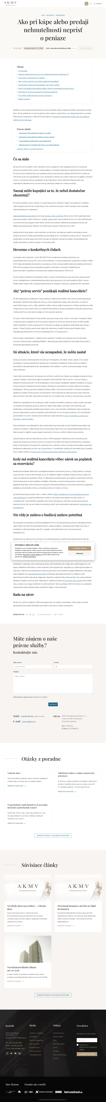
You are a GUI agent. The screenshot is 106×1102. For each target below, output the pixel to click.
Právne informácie (59, 1055)
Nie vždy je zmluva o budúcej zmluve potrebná (38, 92)
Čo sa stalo (22, 71)
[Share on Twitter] (30, 614)
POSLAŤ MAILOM (45, 614)
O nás (55, 1048)
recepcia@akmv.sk (28, 722)
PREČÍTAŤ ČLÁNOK (14, 926)
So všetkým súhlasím (80, 548)
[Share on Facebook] (27, 614)
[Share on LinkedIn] (33, 614)
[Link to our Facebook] (7, 1053)
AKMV (10, 4)
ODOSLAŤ (53, 704)
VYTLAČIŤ (60, 614)
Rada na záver (24, 99)
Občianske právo (35, 1055)
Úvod (43, 15)
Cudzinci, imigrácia (36, 1033)
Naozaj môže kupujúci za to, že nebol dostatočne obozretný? (43, 74)
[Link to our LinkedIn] (19, 1053)
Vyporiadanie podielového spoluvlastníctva (35, 141)
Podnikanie (33, 1037)
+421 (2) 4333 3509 (15, 1043)
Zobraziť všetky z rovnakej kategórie (30, 149)
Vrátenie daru (14, 773)
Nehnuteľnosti (60, 15)
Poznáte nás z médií (35, 1084)
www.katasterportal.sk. (37, 574)
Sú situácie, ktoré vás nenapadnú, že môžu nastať (39, 85)
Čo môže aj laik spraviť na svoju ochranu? (35, 96)
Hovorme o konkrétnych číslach (31, 78)
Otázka (16, 672)
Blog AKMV (50, 15)
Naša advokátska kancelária (24, 216)
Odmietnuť (79, 553)
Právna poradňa (58, 1044)
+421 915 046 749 (86, 3)
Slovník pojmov (58, 1033)
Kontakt (56, 1051)
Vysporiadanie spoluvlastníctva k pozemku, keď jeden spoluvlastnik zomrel (28, 806)
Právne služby (58, 1037)
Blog (55, 1040)
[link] (91, 4)
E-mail (56, 662)
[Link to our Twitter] (11, 1053)
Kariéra (55, 1058)
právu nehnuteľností (54, 216)
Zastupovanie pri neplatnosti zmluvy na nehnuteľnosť (39, 145)
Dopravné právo (35, 1051)
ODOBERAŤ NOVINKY (87, 1054)
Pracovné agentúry (36, 1040)
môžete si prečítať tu (29, 557)
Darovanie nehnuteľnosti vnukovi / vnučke (35, 133)
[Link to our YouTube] (15, 1053)
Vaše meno (17, 662)
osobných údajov (40, 697)
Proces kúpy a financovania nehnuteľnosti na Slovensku (53, 452)
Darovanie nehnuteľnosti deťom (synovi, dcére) (36, 137)
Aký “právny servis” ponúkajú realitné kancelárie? (38, 81)
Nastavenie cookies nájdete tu (32, 554)
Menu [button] (99, 4)
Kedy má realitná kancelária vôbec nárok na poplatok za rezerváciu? (46, 88)
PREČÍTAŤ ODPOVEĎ (15, 786)
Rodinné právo (34, 1048)
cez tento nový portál (73, 581)
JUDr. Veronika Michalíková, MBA (58, 48)
